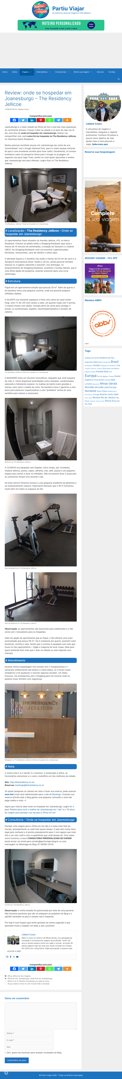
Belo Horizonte (104, 362)
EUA (110, 372)
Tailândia (92, 401)
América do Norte (92, 358)
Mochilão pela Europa (105, 387)
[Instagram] (7, 957)
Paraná (110, 391)
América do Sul (106, 357)
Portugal (96, 394)
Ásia (90, 404)
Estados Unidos (90, 372)
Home (4, 72)
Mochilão (89, 387)
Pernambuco (88, 394)
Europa (91, 376)
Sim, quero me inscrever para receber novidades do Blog (33, 1052)
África (10, 976)
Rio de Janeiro (108, 397)
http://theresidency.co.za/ (22, 782)
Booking (56, 794)
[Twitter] (23, 120)
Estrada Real (102, 371)
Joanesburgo (24, 978)
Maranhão (96, 384)
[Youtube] (17, 957)
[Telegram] (58, 120)
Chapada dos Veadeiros (108, 365)
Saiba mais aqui (100, 144)
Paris (115, 391)
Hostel (117, 376)
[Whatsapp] (49, 120)
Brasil (115, 361)
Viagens (25, 72)
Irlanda (107, 380)
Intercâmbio (99, 380)
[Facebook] (14, 120)
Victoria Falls (100, 401)
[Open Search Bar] (118, 79)
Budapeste (88, 365)
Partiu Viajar (68, 8)
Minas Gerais (108, 383)
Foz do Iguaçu (102, 376)
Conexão (99, 368)
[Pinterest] (41, 120)
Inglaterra (89, 380)
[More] (67, 120)
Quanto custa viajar (109, 394)
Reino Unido (88, 398)
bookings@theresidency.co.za (29, 785)
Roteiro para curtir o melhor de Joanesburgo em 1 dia (35, 809)
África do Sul (18, 976)
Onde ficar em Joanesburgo (41, 978)
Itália (113, 380)
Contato (112, 72)
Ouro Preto (102, 391)
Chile (118, 365)
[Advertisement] (61, 50)
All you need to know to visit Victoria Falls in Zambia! (28, 984)
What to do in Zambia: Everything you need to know (28, 981)
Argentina (89, 362)
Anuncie (100, 72)
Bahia (96, 362)
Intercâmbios (42, 72)
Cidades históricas (90, 368)
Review (96, 397)
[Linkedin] (32, 120)
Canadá (96, 365)
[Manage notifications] (6, 1073)
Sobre (14, 72)
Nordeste (90, 390)
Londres (88, 384)
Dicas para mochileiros (111, 368)
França (111, 376)
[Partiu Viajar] (40, 9)
